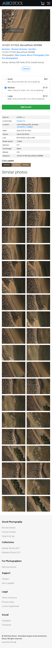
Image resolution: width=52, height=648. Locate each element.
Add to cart (26, 107)
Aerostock (12, 3)
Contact (5, 579)
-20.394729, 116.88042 (25, 127)
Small (27, 80)
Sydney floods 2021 (11, 548)
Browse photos (9, 527)
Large (27, 97)
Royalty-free (21, 121)
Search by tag (8, 536)
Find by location (9, 532)
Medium (27, 88)
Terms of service (9, 598)
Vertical (26, 69)
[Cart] (42, 3)
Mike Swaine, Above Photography (29, 55)
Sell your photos (9, 567)
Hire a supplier (8, 583)
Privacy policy (8, 602)
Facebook (6, 625)
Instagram (6, 620)
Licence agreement (10, 606)
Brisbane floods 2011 (11, 552)
